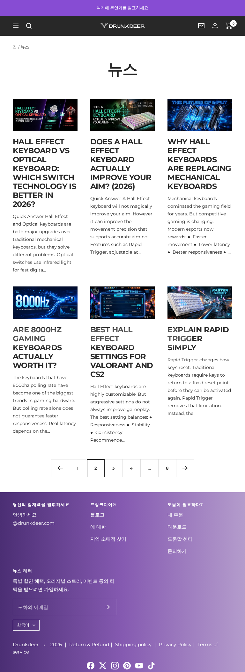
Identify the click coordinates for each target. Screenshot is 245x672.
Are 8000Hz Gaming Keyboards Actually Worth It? (37, 347)
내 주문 (175, 515)
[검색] (29, 26)
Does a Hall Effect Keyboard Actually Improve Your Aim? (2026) (121, 164)
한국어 (23, 624)
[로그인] (215, 25)
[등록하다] (107, 607)
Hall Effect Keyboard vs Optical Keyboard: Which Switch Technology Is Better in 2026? (44, 173)
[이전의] (60, 468)
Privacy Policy (175, 644)
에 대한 (98, 527)
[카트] (229, 26)
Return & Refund (89, 644)
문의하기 (177, 551)
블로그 (97, 515)
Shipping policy (134, 644)
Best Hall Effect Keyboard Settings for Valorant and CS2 (121, 352)
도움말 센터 (180, 539)
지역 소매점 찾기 (108, 539)
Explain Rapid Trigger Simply (198, 338)
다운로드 (177, 527)
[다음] (185, 468)
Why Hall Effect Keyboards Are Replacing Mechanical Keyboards (199, 164)
